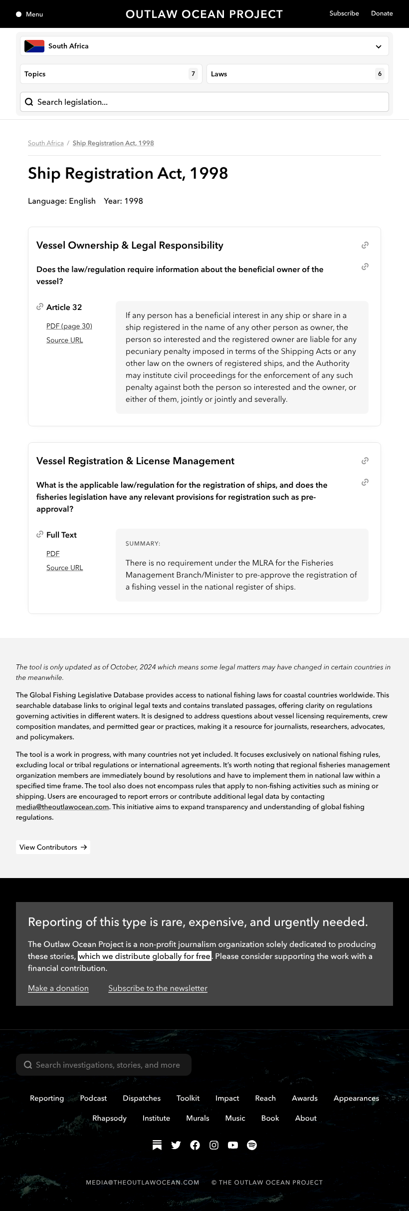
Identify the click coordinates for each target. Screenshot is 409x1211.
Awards (305, 1098)
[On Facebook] (195, 1145)
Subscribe (344, 13)
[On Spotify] (252, 1145)
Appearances (356, 1098)
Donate (382, 13)
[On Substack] (157, 1145)
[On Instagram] (214, 1145)
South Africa (46, 143)
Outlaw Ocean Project (205, 13)
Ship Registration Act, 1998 (113, 143)
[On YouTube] (233, 1145)
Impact (227, 1098)
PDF (53, 553)
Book (270, 1118)
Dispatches (142, 1098)
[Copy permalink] (365, 245)
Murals (197, 1118)
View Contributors (48, 847)
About (306, 1118)
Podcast (93, 1098)
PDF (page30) (69, 325)
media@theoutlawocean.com (62, 806)
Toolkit (188, 1098)
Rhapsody (109, 1118)
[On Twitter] (176, 1145)
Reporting (47, 1098)
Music (235, 1118)
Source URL (64, 339)
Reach (265, 1098)
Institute (156, 1118)
